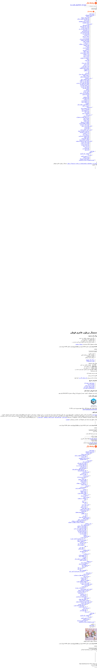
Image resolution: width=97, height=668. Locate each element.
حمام (88, 59)
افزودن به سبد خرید (92, 351)
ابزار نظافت (86, 70)
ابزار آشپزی (86, 35)
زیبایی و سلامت (88, 78)
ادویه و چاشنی (86, 157)
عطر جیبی (81, 547)
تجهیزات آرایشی (85, 94)
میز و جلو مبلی (86, 50)
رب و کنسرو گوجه (85, 156)
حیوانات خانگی (86, 75)
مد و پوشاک (89, 107)
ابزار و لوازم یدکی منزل (84, 74)
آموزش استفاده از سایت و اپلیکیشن (86, 160)
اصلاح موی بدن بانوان (84, 81)
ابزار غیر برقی (86, 146)
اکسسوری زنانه (85, 113)
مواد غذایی (92, 151)
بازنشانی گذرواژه (93, 438)
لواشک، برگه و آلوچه (84, 153)
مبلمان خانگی (86, 51)
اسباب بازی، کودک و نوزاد (86, 129)
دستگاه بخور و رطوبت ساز (83, 104)
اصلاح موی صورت (85, 86)
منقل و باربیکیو (86, 36)
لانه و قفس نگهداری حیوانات (78, 521)
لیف (83, 500)
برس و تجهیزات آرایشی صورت (77, 538)
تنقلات (90, 152)
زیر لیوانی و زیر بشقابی (84, 44)
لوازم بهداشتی (86, 97)
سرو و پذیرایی (86, 37)
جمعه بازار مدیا (91, 384)
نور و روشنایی (86, 54)
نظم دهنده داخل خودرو (79, 605)
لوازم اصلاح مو (86, 98)
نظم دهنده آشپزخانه (84, 32)
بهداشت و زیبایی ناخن (84, 93)
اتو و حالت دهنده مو (85, 85)
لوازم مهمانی (86, 45)
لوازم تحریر (86, 127)
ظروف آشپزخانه (85, 31)
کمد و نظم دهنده (85, 66)
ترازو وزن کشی (85, 105)
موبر (83, 552)
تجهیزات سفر (86, 118)
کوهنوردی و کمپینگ (85, 122)
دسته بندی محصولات (89, 15)
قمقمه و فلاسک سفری (84, 123)
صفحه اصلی (91, 13)
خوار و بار (90, 155)
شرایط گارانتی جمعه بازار (88, 388)
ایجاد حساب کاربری (92, 444)
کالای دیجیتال (89, 16)
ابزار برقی (87, 149)
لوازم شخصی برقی (85, 79)
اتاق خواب (87, 60)
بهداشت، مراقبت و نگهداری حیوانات (76, 522)
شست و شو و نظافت (84, 68)
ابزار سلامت (86, 99)
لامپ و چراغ (86, 55)
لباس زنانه (87, 112)
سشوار (87, 89)
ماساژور (87, 103)
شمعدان (87, 49)
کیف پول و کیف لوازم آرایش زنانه (76, 571)
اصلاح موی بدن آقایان (84, 80)
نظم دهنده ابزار (85, 148)
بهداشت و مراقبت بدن (79, 163)
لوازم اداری (86, 128)
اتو (88, 71)
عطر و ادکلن (81, 548)
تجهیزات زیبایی (80, 545)
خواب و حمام (86, 56)
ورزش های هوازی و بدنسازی (82, 117)
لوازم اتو (87, 73)
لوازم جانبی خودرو (85, 142)
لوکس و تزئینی (86, 47)
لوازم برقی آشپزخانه (84, 26)
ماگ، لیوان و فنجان (85, 40)
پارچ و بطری (86, 42)
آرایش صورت (86, 92)
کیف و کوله (86, 121)
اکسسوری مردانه (85, 109)
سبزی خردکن (86, 65)
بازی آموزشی (81, 592)
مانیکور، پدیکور (80, 541)
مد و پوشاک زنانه (85, 110)
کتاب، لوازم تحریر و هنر (86, 126)
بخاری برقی (86, 64)
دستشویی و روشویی (84, 57)
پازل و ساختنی (86, 133)
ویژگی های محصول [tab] (90, 359)
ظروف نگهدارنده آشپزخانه (78, 469)
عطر (88, 95)
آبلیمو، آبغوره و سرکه (84, 158)
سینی (82, 478)
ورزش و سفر (89, 114)
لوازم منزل (89, 23)
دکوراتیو (87, 46)
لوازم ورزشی (86, 115)
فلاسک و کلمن (86, 41)
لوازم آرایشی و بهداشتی (48, 417)
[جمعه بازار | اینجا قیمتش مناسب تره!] (90, 12)
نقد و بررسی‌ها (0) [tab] (90, 361)
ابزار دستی (86, 147)
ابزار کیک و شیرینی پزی (84, 29)
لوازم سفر (40, 417)
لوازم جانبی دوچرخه (84, 124)
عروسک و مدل (86, 134)
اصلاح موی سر (86, 88)
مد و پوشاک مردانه (85, 108)
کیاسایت (68, 419)
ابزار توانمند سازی (85, 100)
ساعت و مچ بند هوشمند (84, 21)
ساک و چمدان (86, 119)
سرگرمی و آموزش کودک (83, 131)
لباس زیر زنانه (81, 567)
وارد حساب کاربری (83, 377)
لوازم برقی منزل (85, 63)
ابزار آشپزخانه (86, 30)
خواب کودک (86, 137)
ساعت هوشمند (86, 22)
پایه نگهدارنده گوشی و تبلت (83, 18)
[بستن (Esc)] (92, 666)
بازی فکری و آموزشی (84, 132)
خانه (96, 163)
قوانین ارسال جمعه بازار (89, 386)
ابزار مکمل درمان (85, 102)
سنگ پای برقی (80, 543)
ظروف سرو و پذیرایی (84, 39)
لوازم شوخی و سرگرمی (84, 136)
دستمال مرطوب (70, 163)
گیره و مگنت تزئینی (79, 488)
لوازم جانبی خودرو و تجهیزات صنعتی (84, 141)
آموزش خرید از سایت (89, 385)
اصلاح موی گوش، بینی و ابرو (83, 83)
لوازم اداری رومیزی (79, 587)
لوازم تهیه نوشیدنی (85, 27)
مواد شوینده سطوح (79, 512)
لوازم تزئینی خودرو (85, 143)
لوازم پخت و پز (86, 34)
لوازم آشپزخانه (86, 25)
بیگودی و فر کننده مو (84, 84)
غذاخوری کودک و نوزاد (84, 139)
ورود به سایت (94, 440)
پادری (88, 61)
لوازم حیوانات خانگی (84, 76)
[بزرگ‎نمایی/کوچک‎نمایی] (96, 666)
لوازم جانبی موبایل (85, 17)
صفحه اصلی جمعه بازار (89, 383)
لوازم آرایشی (86, 90)
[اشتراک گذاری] (93, 666)
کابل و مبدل (86, 20)
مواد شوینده (86, 69)
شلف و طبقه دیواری (84, 52)
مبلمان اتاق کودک (85, 138)
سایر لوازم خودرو (85, 144)
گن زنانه (79, 569)
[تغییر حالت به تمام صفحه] (95, 666)
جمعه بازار (94, 414)
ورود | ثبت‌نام (94, 8)
